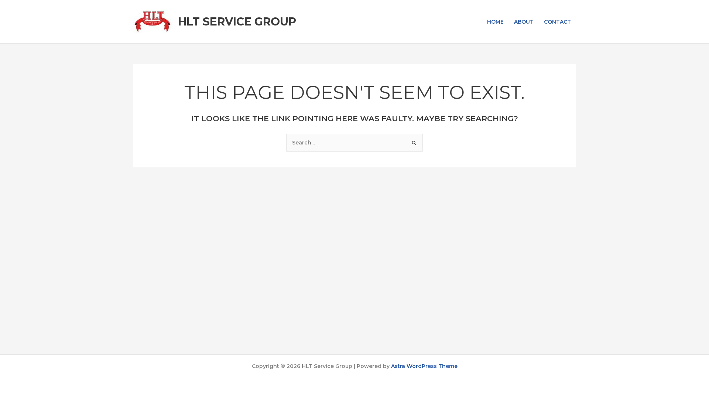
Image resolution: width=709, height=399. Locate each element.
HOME (495, 21)
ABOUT (524, 21)
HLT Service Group (237, 21)
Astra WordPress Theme (424, 366)
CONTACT (557, 21)
